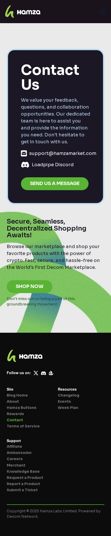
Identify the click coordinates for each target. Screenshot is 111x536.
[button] (102, 11)
